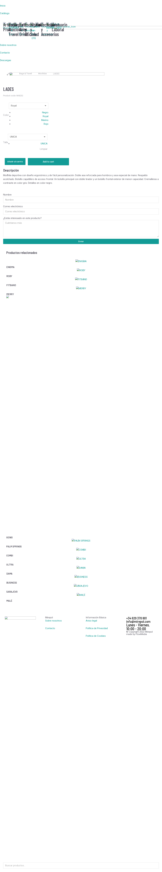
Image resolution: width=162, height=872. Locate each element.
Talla (5, 142)
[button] (27, 2)
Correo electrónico (13, 206)
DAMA (9, 573)
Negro (45, 112)
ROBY (9, 276)
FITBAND (11, 285)
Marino (44, 120)
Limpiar (43, 149)
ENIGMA (10, 267)
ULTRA (9, 564)
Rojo (46, 123)
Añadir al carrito (15, 161)
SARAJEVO (12, 591)
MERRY (10, 294)
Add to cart (48, 161)
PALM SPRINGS (14, 546)
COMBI (9, 555)
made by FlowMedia (136, 634)
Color (6, 115)
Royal (45, 116)
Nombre (7, 194)
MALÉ (9, 600)
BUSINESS (11, 582)
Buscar (155, 865)
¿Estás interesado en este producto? (22, 218)
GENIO (9, 537)
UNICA (44, 143)
